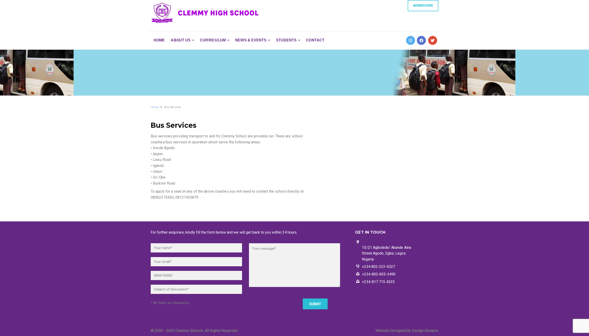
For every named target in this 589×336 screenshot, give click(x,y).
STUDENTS (286, 40)
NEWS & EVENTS (250, 40)
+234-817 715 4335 (378, 282)
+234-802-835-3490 (379, 274)
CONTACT (315, 40)
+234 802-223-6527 (378, 266)
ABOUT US (181, 40)
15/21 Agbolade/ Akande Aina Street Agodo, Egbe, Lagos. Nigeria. (386, 253)
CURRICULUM (213, 40)
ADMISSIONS (423, 5)
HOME (159, 40)
